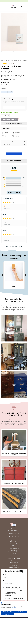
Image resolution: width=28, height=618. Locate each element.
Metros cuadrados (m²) (8, 105)
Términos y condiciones (14, 551)
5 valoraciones (11, 63)
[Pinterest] (18, 536)
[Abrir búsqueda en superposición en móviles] (22, 6)
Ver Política (14, 607)
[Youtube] (15, 536)
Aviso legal (14, 550)
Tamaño (3, 88)
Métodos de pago (14, 562)
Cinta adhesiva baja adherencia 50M (14, 283)
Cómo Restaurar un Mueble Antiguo (14, 512)
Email (4, 575)
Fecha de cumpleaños (9, 580)
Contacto (14, 547)
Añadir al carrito (10, 119)
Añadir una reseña (14, 192)
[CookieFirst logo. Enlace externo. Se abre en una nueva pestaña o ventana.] (1, 603)
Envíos (14, 564)
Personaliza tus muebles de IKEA (14, 483)
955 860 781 (16, 533)
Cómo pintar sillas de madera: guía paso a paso (14, 454)
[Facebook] (12, 536)
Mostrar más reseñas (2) (14, 246)
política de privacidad (18, 598)
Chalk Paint (8, 60)
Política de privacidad (14, 548)
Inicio (2, 60)
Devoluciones (14, 565)
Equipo (14, 545)
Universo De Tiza (14, 543)
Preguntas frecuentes (14, 567)
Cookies (14, 553)
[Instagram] (9, 536)
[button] (3, 7)
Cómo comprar (14, 560)
